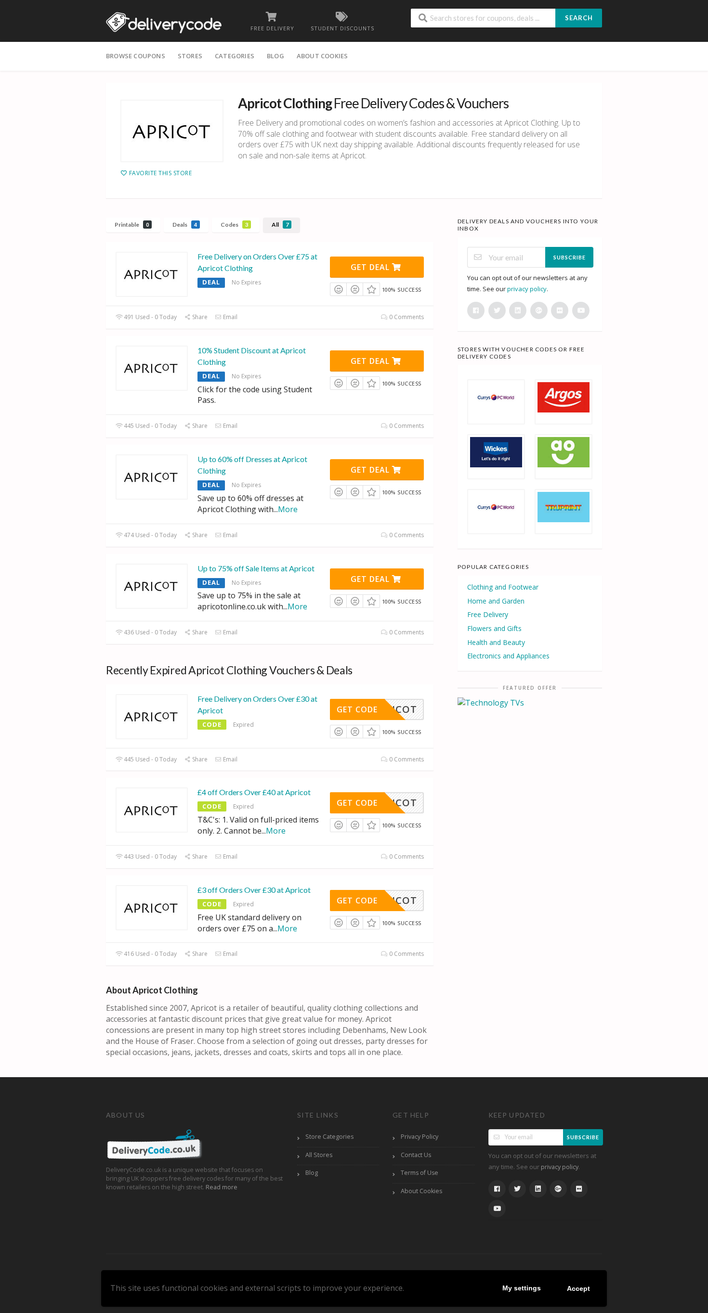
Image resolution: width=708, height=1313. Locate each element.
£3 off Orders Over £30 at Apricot (254, 889)
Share (199, 317)
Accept (578, 1288)
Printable (132, 224)
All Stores (318, 1155)
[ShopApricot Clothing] (171, 131)
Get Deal (371, 267)
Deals (184, 224)
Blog (275, 55)
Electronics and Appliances (508, 655)
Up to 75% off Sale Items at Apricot (256, 568)
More (288, 509)
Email (229, 317)
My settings (521, 1288)
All (280, 224)
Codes (234, 224)
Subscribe (569, 257)
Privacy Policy (419, 1137)
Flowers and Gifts (494, 628)
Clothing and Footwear (502, 587)
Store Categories (329, 1137)
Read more (221, 1187)
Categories (234, 55)
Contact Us (416, 1155)
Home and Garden (495, 600)
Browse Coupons (135, 55)
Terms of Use (419, 1173)
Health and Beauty (496, 642)
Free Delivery (487, 614)
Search (579, 18)
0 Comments (406, 317)
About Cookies (322, 55)
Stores (190, 55)
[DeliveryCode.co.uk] (164, 21)
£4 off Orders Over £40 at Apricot (254, 792)
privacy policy (527, 288)
